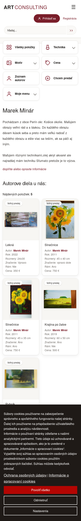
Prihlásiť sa (49, 18)
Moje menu (22, 94)
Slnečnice (51, 245)
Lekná (9, 245)
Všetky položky (25, 47)
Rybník (10, 404)
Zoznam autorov (20, 78)
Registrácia (69, 18)
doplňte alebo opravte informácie (24, 169)
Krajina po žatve (55, 325)
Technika (59, 47)
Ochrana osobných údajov (25, 475)
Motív (18, 63)
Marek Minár (20, 250)
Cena (56, 63)
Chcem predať (62, 78)
